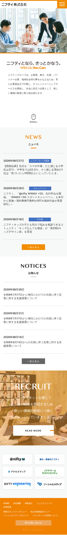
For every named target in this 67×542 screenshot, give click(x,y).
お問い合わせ (35, 522)
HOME (6, 503)
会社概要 (17, 503)
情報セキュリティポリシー (15, 511)
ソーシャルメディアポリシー (16, 515)
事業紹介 (29, 503)
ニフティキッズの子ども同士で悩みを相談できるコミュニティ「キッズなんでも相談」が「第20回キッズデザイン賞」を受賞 (33, 228)
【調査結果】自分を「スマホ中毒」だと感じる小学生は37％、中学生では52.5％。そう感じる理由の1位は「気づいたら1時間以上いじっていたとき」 (33, 169)
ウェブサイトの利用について (45, 515)
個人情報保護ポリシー (40, 511)
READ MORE (33, 430)
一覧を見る (33, 247)
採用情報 (7, 507)
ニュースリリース (44, 503)
